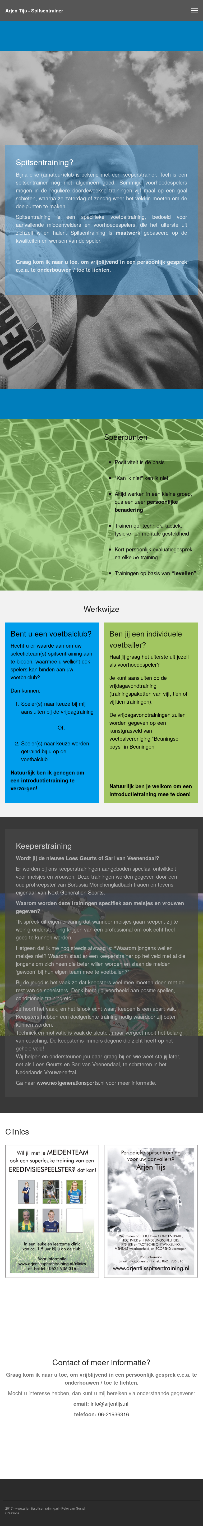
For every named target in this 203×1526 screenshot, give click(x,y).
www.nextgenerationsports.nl (70, 1082)
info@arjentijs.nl (109, 1403)
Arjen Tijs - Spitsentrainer (34, 10)
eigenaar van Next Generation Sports (60, 892)
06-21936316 (113, 1414)
